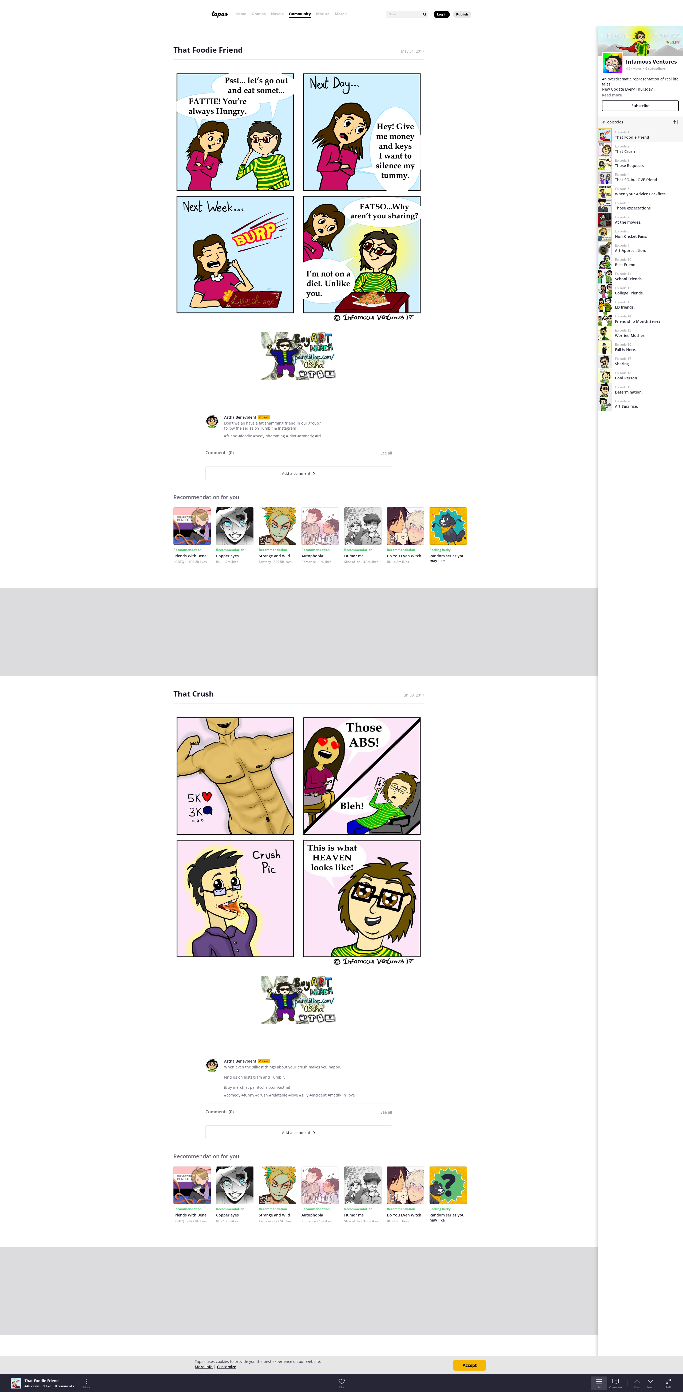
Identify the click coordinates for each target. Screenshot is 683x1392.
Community (300, 13)
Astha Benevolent (240, 417)
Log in (442, 14)
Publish (462, 14)
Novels (277, 13)
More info (204, 1366)
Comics (259, 13)
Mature (322, 13)
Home (241, 13)
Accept (470, 1365)
